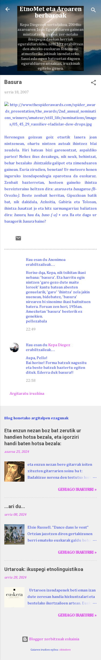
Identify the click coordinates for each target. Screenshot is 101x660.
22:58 (31, 381)
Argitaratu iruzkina (27, 394)
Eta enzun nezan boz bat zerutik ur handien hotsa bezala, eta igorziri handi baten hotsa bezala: (42, 437)
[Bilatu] (93, 11)
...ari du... (14, 506)
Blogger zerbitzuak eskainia (53, 639)
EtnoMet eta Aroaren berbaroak (51, 12)
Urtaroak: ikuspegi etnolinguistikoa (43, 569)
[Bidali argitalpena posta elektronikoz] (18, 240)
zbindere (65, 649)
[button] (93, 83)
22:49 (31, 329)
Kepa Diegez (59, 345)
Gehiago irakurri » (77, 490)
